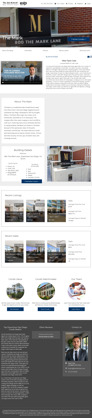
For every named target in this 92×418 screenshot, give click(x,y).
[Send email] (88, 56)
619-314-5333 (48, 3)
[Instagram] (91, 56)
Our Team (60, 3)
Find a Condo (45, 309)
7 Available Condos (31, 181)
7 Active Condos (78, 39)
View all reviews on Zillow (46, 336)
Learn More (76, 309)
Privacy (70, 3)
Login (89, 3)
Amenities (28, 50)
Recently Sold (85, 50)
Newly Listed (63, 50)
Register (80, 3)
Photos (45, 50)
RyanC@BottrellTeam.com (76, 368)
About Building (7, 50)
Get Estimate (14, 309)
